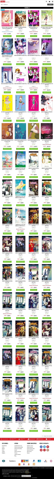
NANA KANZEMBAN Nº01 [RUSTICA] (33, 83)
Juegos (3, 451)
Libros (3, 450)
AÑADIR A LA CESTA (7, 64)
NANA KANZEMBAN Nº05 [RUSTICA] (33, 55)
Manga (3, 448)
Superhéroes (4, 445)
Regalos (3, 452)
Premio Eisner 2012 (31, 448)
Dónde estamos (30, 447)
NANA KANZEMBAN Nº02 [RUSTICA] (20, 83)
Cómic (3, 447)
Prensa (15, 452)
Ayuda (15, 450)
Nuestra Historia (30, 450)
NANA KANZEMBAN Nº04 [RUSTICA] (47, 55)
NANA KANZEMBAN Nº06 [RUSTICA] (20, 55)
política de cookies (5, 473)
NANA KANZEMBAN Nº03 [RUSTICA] (7, 83)
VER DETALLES (7, 92)
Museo (28, 452)
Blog (15, 455)
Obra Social (29, 451)
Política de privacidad (18, 447)
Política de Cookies (18, 448)
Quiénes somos (30, 445)
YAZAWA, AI (7, 58)
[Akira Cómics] (5, 1)
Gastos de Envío (17, 451)
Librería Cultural (17, 454)
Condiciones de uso (18, 445)
